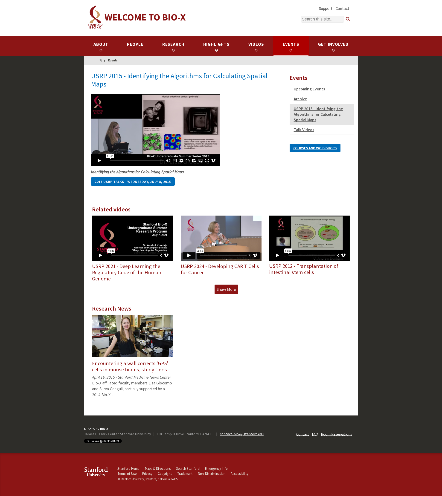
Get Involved (333, 44)
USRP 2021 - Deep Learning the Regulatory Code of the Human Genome (126, 272)
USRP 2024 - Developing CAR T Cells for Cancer (220, 269)
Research (173, 44)
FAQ (315, 434)
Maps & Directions (158, 468)
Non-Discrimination (211, 473)
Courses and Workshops (315, 148)
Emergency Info (216, 468)
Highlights (216, 44)
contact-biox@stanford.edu (242, 434)
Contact (342, 8)
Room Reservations (336, 434)
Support (325, 8)
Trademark (184, 473)
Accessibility (239, 473)
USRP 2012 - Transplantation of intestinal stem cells (303, 269)
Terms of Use (127, 473)
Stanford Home (128, 468)
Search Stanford (188, 468)
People (135, 44)
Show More (226, 289)
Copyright (165, 473)
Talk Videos (304, 129)
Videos (256, 44)
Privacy (147, 473)
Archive (300, 98)
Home (100, 60)
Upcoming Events (309, 89)
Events (291, 44)
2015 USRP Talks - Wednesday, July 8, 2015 (133, 181)
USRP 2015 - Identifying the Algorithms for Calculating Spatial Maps (318, 114)
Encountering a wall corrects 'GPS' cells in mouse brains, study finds (130, 366)
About (100, 44)
